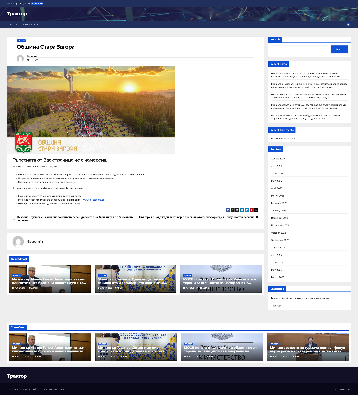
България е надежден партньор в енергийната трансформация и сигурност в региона (196, 217)
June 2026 (277, 173)
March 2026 (277, 195)
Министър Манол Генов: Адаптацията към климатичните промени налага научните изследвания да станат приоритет (48, 282)
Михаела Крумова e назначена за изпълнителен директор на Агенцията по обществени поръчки (75, 219)
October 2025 (278, 232)
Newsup (47, 389)
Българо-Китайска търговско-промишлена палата (300, 298)
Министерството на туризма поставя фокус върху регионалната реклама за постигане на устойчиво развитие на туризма (307, 351)
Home (13, 24)
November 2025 (280, 225)
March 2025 (277, 277)
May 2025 (276, 269)
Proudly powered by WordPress (21, 389)
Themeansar (59, 389)
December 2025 (279, 218)
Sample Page (31, 24)
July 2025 (276, 255)
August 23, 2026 (110, 356)
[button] (343, 24)
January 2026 (278, 210)
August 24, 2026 (24, 356)
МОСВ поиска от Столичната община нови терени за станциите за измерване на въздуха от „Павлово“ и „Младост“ (219, 282)
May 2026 (276, 180)
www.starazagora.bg (93, 199)
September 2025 (280, 240)
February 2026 (279, 203)
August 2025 (278, 247)
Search (275, 39)
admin (33, 56)
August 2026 (278, 158)
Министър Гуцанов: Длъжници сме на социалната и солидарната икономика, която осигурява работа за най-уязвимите (134, 282)
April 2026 (276, 188)
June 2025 (277, 262)
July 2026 (276, 166)
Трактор (17, 14)
